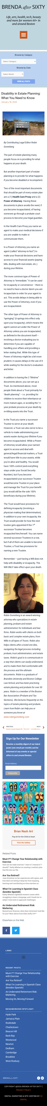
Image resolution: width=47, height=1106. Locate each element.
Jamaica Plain (13, 1018)
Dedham (10, 1048)
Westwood (11, 1040)
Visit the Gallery (23, 843)
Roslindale (11, 1023)
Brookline (10, 1056)
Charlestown (12, 1027)
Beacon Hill (11, 1031)
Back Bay (10, 1035)
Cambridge (11, 1052)
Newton (10, 1044)
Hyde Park (11, 1014)
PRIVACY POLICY (23, 1090)
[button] (23, 35)
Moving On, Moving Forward (19, 999)
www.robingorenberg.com (16, 717)
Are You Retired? (11, 875)
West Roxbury (12, 1061)
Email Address (11, 764)
